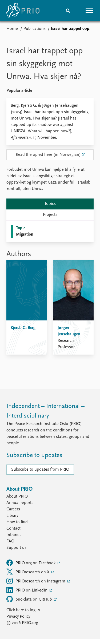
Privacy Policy (18, 616)
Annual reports (19, 503)
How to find (17, 522)
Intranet (13, 535)
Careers (13, 509)
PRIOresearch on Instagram (40, 581)
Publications (34, 29)
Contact (13, 528)
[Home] (22, 11)
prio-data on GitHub (34, 599)
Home (12, 29)
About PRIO (17, 496)
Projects (50, 215)
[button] (89, 10)
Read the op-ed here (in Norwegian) (48, 155)
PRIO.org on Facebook (36, 563)
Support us (16, 548)
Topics (50, 204)
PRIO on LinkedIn (32, 590)
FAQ (10, 541)
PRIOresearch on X (32, 572)
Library (12, 516)
